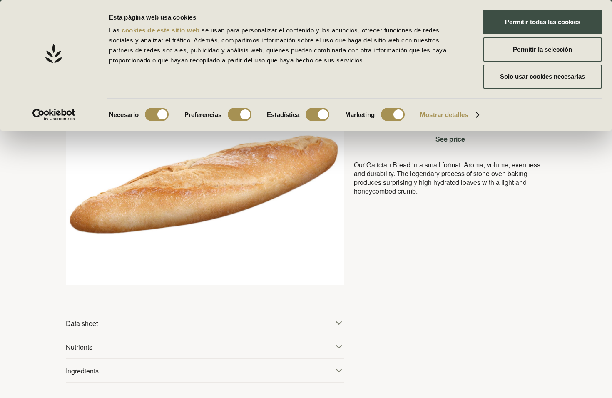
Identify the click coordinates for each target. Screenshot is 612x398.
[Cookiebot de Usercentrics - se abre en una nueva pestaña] (53, 115)
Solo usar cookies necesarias (542, 76)
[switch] (239, 114)
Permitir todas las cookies (542, 21)
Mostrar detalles (444, 114)
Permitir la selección (542, 49)
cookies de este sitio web (162, 30)
